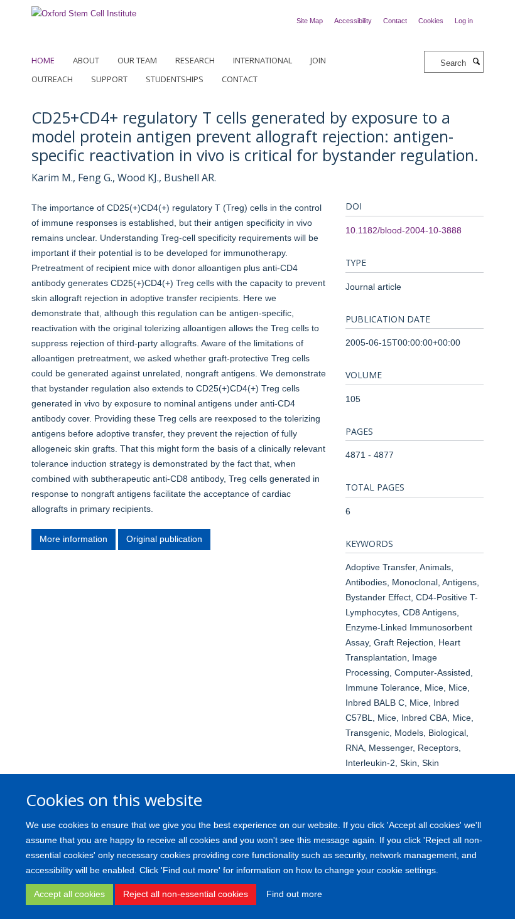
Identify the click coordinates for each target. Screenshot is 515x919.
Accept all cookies (69, 894)
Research (195, 60)
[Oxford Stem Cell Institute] (83, 9)
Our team (137, 60)
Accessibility (353, 20)
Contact (395, 20)
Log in (464, 20)
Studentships (174, 79)
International (262, 60)
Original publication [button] (164, 539)
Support (109, 79)
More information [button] (73, 539)
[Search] (476, 62)
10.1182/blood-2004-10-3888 (403, 230)
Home (43, 60)
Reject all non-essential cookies (185, 894)
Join (318, 60)
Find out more (294, 894)
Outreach (52, 79)
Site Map (309, 20)
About (86, 60)
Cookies (430, 20)
